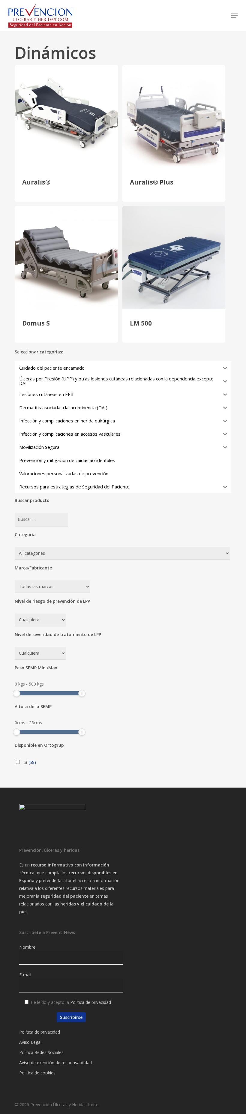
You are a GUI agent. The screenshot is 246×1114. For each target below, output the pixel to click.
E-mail (25, 974)
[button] (234, 16)
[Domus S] (66, 257)
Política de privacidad (90, 1002)
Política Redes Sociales (41, 1052)
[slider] (16, 693)
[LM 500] (174, 257)
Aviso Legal (30, 1042)
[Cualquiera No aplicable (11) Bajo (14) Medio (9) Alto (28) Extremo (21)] (40, 620)
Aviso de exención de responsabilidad (55, 1062)
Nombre (27, 947)
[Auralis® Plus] (174, 116)
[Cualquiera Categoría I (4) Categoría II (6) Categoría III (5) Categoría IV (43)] (40, 653)
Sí (30, 762)
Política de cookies (37, 1073)
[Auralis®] (66, 116)
